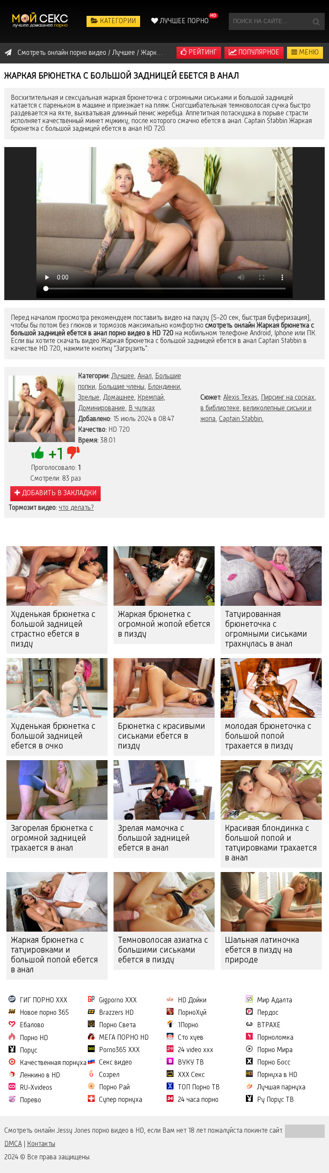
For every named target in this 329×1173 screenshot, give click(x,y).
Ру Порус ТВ (275, 1100)
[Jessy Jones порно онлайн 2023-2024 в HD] (40, 21)
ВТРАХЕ (269, 1025)
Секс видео (115, 1062)
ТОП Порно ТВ (199, 1087)
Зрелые (88, 397)
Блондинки (164, 387)
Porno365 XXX (119, 1050)
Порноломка (275, 1038)
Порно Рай (114, 1087)
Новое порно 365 (44, 1013)
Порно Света (117, 1025)
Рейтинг (202, 52)
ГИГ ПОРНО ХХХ (43, 1000)
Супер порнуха (120, 1100)
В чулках (142, 408)
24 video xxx (195, 1050)
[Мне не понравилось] (73, 452)
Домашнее (118, 397)
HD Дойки (192, 1000)
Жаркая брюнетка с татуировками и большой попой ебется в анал (54, 955)
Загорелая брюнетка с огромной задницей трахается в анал (52, 838)
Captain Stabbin (240, 419)
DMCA (13, 1144)
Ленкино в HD (40, 1075)
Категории (117, 21)
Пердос (267, 1013)
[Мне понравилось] (37, 452)
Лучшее (122, 376)
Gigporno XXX (118, 1000)
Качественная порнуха (53, 1063)
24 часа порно (198, 1100)
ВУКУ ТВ (191, 1062)
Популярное (257, 52)
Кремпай (151, 397)
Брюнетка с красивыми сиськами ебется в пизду (161, 736)
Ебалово (32, 1025)
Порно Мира (275, 1050)
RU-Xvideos (36, 1088)
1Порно (188, 1025)
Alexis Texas (240, 397)
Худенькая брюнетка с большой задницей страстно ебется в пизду (53, 630)
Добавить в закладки (58, 493)
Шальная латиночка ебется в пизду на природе (262, 950)
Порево (30, 1100)
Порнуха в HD (277, 1075)
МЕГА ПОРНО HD (124, 1038)
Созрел (109, 1075)
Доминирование (101, 408)
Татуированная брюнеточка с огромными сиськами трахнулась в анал (266, 630)
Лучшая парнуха (281, 1087)
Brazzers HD (116, 1013)
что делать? (76, 508)
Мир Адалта (274, 1000)
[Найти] (316, 21)
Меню (308, 52)
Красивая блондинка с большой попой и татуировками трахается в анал (271, 843)
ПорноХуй (192, 1013)
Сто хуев (190, 1038)
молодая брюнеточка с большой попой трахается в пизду (268, 736)
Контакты (41, 1144)
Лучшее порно (183, 21)
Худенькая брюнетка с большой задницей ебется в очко (53, 736)
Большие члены (121, 387)
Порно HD (34, 1038)
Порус (28, 1050)
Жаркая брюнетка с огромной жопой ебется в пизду (164, 625)
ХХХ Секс (191, 1075)
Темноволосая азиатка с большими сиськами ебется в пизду (163, 950)
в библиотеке (219, 408)
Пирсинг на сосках (287, 397)
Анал (145, 376)
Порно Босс (273, 1062)
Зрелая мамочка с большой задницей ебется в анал (154, 838)
